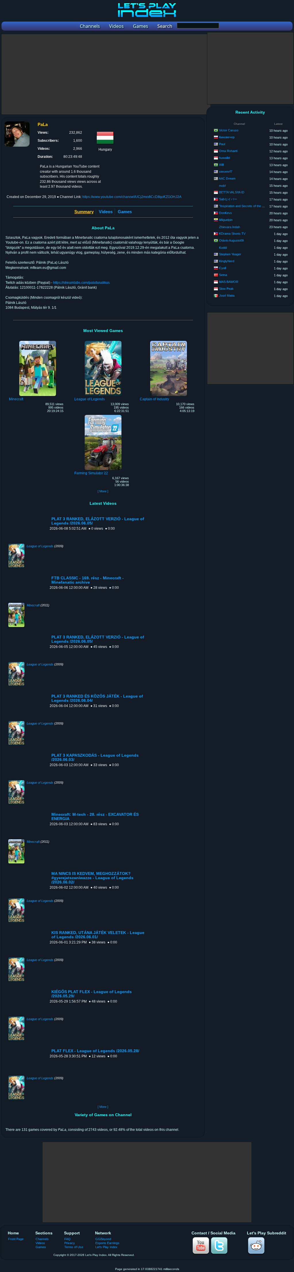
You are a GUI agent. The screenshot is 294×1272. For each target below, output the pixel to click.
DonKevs (225, 213)
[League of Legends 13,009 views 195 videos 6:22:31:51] (103, 342)
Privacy (69, 1243)
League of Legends (40, 546)
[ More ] (103, 491)
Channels (42, 1239)
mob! (222, 185)
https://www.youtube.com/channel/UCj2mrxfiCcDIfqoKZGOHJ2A (131, 197)
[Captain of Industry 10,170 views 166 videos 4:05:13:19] (168, 342)
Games (125, 211)
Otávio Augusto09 (231, 240)
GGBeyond (103, 1239)
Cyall (222, 268)
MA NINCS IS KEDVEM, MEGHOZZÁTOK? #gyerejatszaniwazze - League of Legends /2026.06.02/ (92, 877)
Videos (106, 211)
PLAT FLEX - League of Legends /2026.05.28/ (95, 1051)
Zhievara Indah (229, 227)
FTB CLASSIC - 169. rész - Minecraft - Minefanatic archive (87, 580)
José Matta (227, 295)
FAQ (67, 1239)
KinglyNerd (226, 261)
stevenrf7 (225, 171)
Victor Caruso (228, 130)
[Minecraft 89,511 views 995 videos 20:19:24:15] (37, 342)
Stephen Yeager (230, 254)
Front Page (16, 1239)
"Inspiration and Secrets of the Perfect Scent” (250, 206)
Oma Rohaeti (228, 151)
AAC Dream (227, 178)
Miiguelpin (226, 220)
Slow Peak (226, 288)
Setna (223, 275)
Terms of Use (73, 1247)
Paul (222, 144)
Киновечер (227, 137)
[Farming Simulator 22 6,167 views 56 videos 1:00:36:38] (103, 416)
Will (221, 164)
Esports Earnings (107, 1243)
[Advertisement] (105, 74)
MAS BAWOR (228, 281)
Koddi (223, 247)
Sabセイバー (228, 199)
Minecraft (33, 605)
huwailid (224, 158)
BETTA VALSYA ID (231, 192)
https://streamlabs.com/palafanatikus (81, 283)
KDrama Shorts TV (232, 233)
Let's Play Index (106, 1247)
